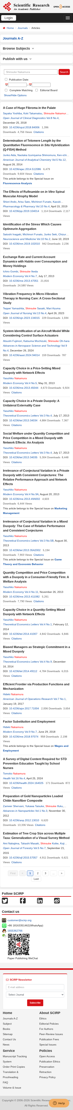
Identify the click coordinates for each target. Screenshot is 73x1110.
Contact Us (9, 1039)
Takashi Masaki (30, 843)
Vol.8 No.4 (52, 118)
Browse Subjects (17, 48)
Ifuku (54, 806)
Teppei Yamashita (13, 308)
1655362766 (14, 930)
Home (10, 27)
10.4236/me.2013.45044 (23, 387)
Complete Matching (21, 90)
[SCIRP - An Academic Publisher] (26, 6)
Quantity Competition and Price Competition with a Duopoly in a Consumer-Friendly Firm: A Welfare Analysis (36, 577)
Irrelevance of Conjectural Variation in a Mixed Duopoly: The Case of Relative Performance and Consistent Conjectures (35, 526)
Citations (39, 132)
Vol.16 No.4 (18, 778)
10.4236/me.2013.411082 (24, 596)
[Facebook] (23, 900)
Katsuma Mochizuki (34, 340)
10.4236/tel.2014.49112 (23, 671)
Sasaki (35, 308)
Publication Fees (49, 1039)
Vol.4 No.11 (31, 591)
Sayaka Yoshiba (12, 113)
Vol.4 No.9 (46, 661)
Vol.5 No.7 (40, 848)
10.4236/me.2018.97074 (23, 736)
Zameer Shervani (13, 806)
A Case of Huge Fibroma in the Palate (29, 107)
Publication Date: (18, 79)
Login (8, 18)
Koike (49, 843)
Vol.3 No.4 (46, 415)
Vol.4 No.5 (31, 383)
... (53, 873)
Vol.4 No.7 (31, 276)
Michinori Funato (41, 201)
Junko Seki (50, 234)
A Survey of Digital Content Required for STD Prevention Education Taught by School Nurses (35, 763)
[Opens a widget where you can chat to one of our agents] (59, 1103)
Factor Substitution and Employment (29, 721)
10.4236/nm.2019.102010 (24, 243)
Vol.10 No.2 (43, 239)
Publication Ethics (49, 1061)
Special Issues (47, 1044)
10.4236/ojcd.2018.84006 (24, 127)
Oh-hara (58, 340)
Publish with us (16, 59)
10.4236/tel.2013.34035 (23, 457)
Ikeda (29, 271)
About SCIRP (49, 1013)
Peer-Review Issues (51, 1034)
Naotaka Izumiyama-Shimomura (36, 155)
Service (9, 1051)
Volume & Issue (12, 1087)
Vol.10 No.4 (43, 206)
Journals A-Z (10, 1018)
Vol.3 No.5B (47, 540)
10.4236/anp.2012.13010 (24, 820)
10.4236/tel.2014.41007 (23, 633)
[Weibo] (57, 900)
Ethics (42, 1018)
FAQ (5, 1082)
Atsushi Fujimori (12, 340)
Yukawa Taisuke (34, 806)
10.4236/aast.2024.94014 (24, 355)
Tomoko (14, 773)
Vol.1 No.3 (41, 810)
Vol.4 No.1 (46, 624)
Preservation (46, 1066)
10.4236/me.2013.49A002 (24, 498)
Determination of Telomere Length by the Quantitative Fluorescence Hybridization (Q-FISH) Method (36, 145)
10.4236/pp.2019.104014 (24, 211)
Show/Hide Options (15, 95)
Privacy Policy (47, 1077)
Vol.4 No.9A (32, 494)
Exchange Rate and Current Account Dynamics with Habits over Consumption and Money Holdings (35, 261)
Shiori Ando (9, 201)
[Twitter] (5, 900)
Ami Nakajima (11, 843)
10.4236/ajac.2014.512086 (25, 169)
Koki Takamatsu (32, 113)
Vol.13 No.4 (39, 313)
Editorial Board (48, 90)
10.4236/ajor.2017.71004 (24, 708)
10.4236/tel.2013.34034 (23, 420)
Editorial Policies (49, 1023)
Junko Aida (9, 155)
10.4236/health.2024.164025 (26, 783)
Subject (7, 1023)
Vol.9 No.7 (31, 731)
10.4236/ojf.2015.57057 (23, 857)
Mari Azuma (53, 308)
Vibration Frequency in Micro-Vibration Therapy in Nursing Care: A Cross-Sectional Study (34, 298)
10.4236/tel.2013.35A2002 (25, 550)
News (6, 1044)
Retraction (45, 1071)
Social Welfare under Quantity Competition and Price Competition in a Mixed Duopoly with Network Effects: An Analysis (36, 438)
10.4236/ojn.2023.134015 (24, 317)
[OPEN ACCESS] (61, 6)
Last (36, 878)
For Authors (46, 1028)
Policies (45, 1051)
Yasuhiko (15, 378)
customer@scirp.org (19, 920)
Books (6, 1028)
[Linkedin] (40, 900)
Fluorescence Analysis (17, 183)
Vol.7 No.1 (60, 698)
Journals (23, 27)
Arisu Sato (24, 201)
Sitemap (8, 1034)
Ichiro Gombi (10, 271)
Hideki (13, 694)
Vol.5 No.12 (59, 159)
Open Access (47, 1056)
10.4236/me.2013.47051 (23, 280)
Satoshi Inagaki (12, 234)
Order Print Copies (14, 1066)
